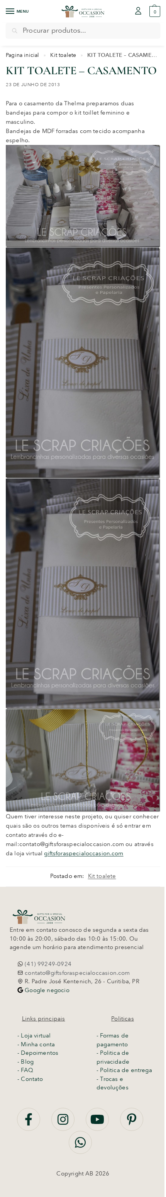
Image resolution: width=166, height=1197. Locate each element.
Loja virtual (36, 1035)
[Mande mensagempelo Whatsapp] (80, 1146)
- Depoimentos (37, 1052)
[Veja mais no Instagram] (63, 1123)
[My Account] (138, 11)
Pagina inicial (22, 55)
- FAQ (25, 1070)
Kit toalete (63, 55)
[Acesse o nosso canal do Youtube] (98, 1123)
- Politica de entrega (124, 1070)
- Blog (25, 1061)
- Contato (30, 1079)
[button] (153, 11)
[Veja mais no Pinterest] (131, 1123)
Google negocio (46, 990)
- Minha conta (36, 1044)
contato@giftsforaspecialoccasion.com (76, 972)
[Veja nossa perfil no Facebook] (29, 1123)
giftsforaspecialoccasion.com (83, 853)
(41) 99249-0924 (47, 964)
